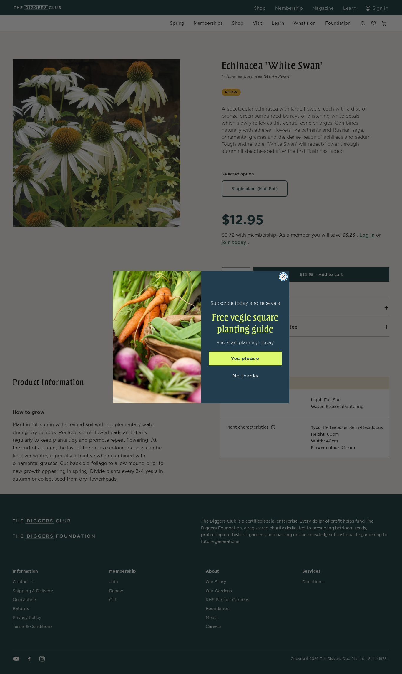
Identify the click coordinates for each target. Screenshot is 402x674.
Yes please (245, 358)
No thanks (245, 376)
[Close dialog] (283, 276)
